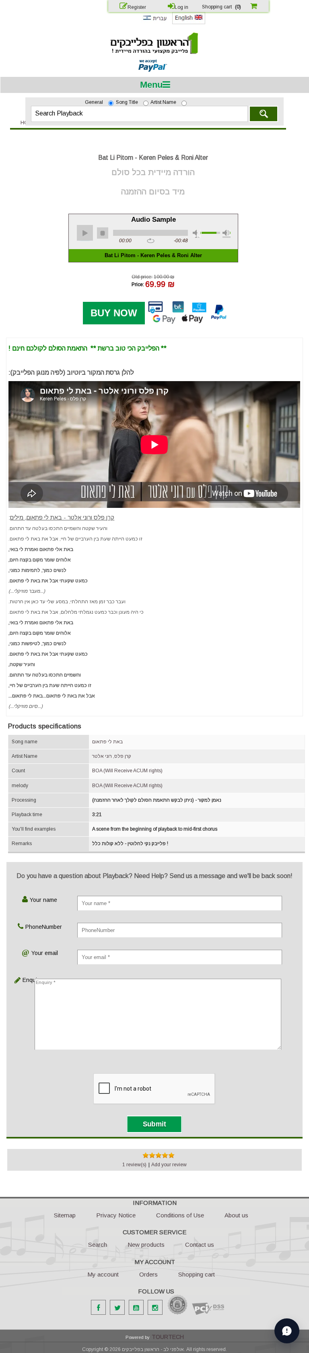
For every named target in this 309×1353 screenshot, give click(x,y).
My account (103, 1274)
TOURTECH (168, 1337)
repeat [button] (151, 241)
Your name (43, 900)
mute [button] (197, 234)
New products (146, 1244)
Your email (44, 953)
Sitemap (65, 1215)
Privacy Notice (116, 1215)
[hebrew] (154, 22)
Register (137, 7)
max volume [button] (226, 234)
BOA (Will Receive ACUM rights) (127, 770)
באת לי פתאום (107, 742)
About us (236, 1215)
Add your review (169, 1164)
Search (263, 114)
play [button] (85, 233)
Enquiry (28, 980)
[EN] (188, 22)
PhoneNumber (43, 927)
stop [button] (102, 233)
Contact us (199, 1244)
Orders (148, 1274)
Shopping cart (196, 1274)
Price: (138, 284)
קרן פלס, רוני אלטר (111, 756)
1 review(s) (134, 1164)
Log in (181, 7)
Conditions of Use (180, 1215)
